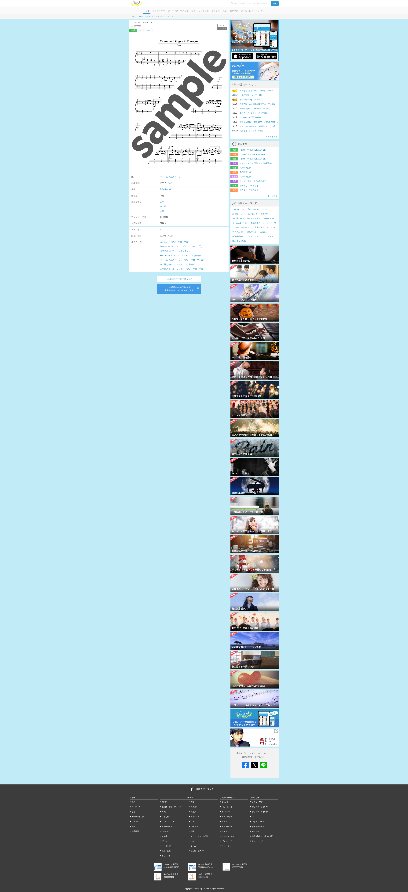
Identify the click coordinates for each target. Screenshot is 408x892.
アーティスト (137, 807)
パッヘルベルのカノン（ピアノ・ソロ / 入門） (181, 246)
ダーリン (266, 209)
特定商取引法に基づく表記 (262, 836)
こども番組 (166, 817)
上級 (162, 211)
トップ (146, 11)
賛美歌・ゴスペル (198, 851)
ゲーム (164, 841)
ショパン (225, 802)
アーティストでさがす (178, 11)
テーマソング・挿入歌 (199, 836)
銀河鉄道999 (237, 236)
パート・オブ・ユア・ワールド (260, 236)
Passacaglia (269, 218)
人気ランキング (138, 817)
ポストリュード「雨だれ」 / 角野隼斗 (256, 163)
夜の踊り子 (252, 214)
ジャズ (193, 822)
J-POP (164, 802)
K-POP (164, 812)
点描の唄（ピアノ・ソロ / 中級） (175, 251)
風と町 (235, 214)
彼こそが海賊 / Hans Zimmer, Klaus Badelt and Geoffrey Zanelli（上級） (259, 122)
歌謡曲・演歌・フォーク (171, 807)
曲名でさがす (159, 11)
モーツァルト (227, 812)
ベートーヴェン (228, 817)
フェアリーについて (260, 807)
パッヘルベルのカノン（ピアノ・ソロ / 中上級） (182, 260)
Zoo (243, 214)
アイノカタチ (238, 232)
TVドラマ (194, 826)
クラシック (166, 856)
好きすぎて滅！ (253, 218)
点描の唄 (264, 214)
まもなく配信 (247, 11)
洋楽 (192, 802)
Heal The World (239, 241)
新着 (193, 11)
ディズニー (195, 817)
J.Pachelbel (165, 189)
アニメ (193, 812)
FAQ (253, 817)
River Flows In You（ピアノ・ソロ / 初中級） (181, 255)
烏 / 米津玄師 (245, 168)
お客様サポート (258, 826)
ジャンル (216, 11)
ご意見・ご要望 (258, 822)
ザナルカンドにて (240, 223)
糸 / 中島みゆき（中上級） (251, 99)
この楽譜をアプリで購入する (178, 279)
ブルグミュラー (228, 841)
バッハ (224, 822)
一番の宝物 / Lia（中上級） (251, 95)
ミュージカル (167, 826)
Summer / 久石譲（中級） (251, 117)
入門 (162, 202)
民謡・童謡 (166, 851)
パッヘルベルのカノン (170, 177)
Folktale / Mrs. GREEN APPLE (253, 150)
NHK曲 (164, 836)
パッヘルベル (144, 16)
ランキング (203, 11)
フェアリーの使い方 (260, 812)
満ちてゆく (252, 232)
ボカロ (193, 846)
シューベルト (227, 846)
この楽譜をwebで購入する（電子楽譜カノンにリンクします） (179, 289)
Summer (263, 232)
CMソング (166, 831)
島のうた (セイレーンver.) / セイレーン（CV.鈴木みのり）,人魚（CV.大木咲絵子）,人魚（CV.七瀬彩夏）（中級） (259, 91)
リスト (224, 831)
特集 (225, 11)
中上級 (163, 206)
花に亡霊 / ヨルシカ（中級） (252, 131)
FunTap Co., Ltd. (202, 889)
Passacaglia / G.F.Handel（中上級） (255, 108)
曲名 (133, 802)
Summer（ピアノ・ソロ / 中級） (175, 242)
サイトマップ (257, 841)
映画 (192, 831)
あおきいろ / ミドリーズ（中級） (254, 113)
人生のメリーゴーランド (265, 227)
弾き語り (194, 807)
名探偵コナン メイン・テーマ (263, 223)
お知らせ (255, 831)
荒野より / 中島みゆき (249, 186)
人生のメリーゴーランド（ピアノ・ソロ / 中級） (182, 269)
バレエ (193, 841)
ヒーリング (166, 846)
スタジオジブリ (168, 822)
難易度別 (234, 11)
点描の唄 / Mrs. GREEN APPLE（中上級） (258, 104)
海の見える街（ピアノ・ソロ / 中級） (177, 264)
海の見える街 (238, 218)
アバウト (260, 11)
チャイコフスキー (229, 836)
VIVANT (235, 209)
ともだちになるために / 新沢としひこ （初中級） (259, 126)
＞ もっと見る (271, 136)
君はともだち (253, 209)
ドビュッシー (227, 826)
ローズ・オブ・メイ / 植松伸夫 (253, 181)
